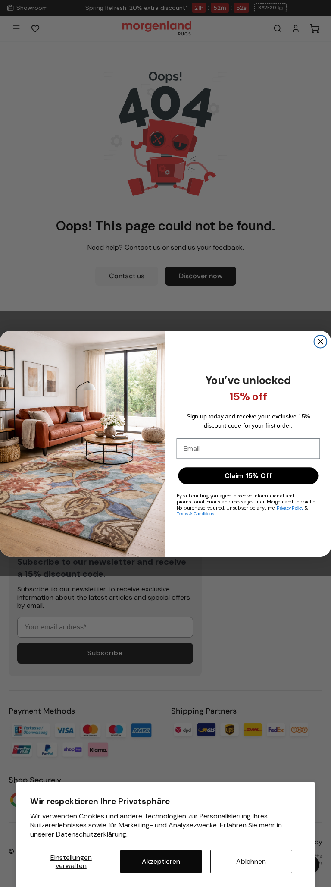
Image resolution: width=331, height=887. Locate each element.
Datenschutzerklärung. (92, 834)
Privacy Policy (290, 507)
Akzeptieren (161, 861)
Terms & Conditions (196, 513)
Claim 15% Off (248, 475)
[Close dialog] (320, 341)
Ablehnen (251, 861)
